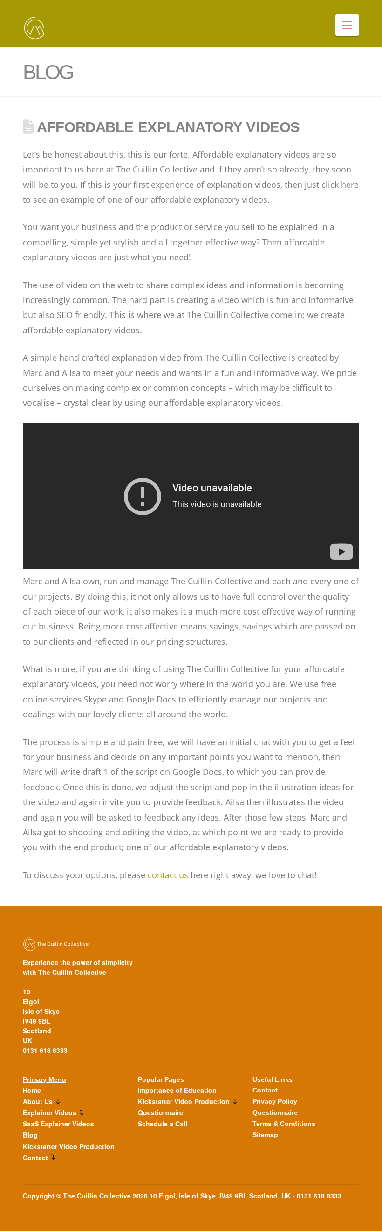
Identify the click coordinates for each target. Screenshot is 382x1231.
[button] (347, 25)
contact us (168, 874)
